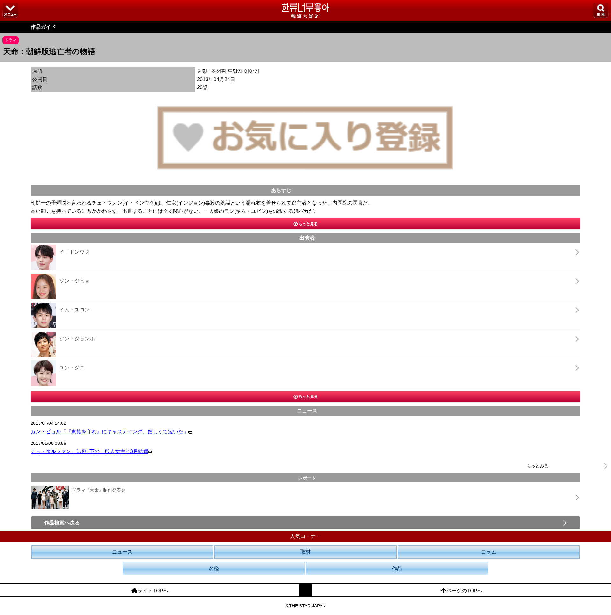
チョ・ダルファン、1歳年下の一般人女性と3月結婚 (89, 451)
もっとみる (537, 465)
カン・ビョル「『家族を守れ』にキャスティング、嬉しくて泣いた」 (109, 431)
